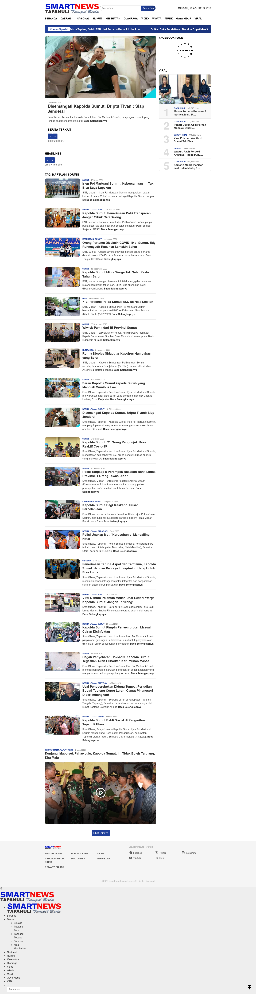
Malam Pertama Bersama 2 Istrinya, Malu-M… (190, 113)
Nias (84, 298)
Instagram (191, 852)
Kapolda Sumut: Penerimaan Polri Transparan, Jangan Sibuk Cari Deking (117, 215)
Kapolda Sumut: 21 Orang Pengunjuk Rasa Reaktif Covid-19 (114, 444)
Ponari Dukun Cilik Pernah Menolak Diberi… (190, 126)
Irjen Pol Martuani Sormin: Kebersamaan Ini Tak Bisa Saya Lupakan (117, 185)
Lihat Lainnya (100, 833)
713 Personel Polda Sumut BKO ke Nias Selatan (117, 301)
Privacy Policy (54, 867)
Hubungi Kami (79, 853)
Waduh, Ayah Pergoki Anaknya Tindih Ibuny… (188, 153)
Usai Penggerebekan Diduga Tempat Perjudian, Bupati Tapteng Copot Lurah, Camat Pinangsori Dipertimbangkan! (117, 690)
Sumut (85, 180)
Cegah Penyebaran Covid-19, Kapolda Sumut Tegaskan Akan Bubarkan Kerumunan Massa (115, 659)
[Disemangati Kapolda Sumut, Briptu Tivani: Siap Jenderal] (100, 67)
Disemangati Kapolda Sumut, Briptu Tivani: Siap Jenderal (96, 108)
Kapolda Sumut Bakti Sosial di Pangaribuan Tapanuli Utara (115, 722)
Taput (101, 716)
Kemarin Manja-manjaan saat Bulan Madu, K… (188, 166)
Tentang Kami (53, 853)
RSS (161, 857)
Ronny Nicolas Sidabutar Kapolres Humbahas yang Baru (116, 355)
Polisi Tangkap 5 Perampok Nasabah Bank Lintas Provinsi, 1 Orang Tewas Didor (119, 473)
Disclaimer (78, 858)
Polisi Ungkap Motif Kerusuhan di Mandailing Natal (116, 536)
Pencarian (148, 8)
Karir (100, 853)
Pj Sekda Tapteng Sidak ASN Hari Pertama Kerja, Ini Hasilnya (70, 29)
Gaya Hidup (179, 108)
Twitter (162, 852)
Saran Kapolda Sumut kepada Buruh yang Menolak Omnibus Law (113, 385)
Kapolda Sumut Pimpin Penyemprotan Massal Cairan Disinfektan (116, 629)
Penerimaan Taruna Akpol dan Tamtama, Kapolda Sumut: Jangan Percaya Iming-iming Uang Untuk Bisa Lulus (119, 568)
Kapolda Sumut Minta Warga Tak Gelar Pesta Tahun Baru (115, 274)
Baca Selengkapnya (95, 120)
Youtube (137, 857)
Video (70, 750)
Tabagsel (103, 531)
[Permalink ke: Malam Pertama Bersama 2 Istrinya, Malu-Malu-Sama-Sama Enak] (185, 89)
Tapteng (102, 683)
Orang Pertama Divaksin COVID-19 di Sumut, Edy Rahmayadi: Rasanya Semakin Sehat (119, 244)
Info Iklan (103, 858)
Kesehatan (88, 239)
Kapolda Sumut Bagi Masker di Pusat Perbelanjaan (110, 507)
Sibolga (86, 560)
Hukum (177, 148)
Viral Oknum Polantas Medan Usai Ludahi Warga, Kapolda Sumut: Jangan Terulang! (118, 599)
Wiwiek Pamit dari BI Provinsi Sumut (109, 327)
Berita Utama (89, 209)
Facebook (138, 852)
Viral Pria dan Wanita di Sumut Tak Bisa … (188, 139)
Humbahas (88, 350)
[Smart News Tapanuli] (72, 8)
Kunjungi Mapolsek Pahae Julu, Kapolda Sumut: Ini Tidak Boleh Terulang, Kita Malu (100, 755)
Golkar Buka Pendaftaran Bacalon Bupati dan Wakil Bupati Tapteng (158, 29)
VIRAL (184, 135)
